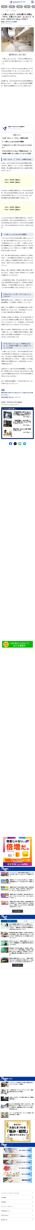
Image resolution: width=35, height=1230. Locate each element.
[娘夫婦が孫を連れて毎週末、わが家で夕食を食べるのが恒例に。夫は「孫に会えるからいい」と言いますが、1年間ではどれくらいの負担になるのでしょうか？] (4, 934)
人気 (4, 6)
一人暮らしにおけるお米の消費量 (13, 141)
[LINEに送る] (19, 443)
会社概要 (3, 1197)
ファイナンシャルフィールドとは (10, 1193)
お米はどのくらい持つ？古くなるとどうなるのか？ (17, 146)
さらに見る (17, 911)
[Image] (17, 644)
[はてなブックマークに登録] (24, 443)
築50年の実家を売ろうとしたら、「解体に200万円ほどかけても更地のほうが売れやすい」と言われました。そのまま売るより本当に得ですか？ (21, 960)
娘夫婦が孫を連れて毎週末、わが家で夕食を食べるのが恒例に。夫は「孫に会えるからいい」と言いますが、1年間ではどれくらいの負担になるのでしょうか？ (21, 935)
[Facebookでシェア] (10, 443)
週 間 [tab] (9, 921)
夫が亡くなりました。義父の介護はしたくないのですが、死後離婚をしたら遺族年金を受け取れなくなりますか (21, 943)
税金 (27, 6)
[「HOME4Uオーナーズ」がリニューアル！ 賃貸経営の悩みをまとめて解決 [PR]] (17, 1093)
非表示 (18, 134)
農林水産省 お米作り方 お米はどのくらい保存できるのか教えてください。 (17, 393)
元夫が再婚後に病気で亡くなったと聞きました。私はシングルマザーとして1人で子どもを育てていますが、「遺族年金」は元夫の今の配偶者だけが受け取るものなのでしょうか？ (21, 927)
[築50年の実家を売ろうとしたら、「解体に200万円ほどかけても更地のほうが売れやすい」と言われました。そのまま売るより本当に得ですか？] (4, 960)
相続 (19, 6)
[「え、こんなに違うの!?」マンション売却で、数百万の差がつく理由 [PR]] (17, 1117)
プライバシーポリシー (7, 1206)
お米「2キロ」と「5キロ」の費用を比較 (15, 138)
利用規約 (3, 1202)
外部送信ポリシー (6, 1210)
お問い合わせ (4, 1215)
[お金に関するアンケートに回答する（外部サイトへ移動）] (17, 1131)
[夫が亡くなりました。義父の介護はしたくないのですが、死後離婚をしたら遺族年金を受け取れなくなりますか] (4, 943)
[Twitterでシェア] (15, 443)
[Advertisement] (17, 106)
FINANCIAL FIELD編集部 (11, 21)
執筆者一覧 (4, 1219)
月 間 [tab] (25, 921)
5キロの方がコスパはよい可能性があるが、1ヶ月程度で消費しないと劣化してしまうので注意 (17, 152)
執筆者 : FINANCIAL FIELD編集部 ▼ (16, 126)
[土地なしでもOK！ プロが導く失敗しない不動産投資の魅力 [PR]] (17, 1100)
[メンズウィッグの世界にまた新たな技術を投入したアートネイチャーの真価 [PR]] (17, 1086)
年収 (12, 6)
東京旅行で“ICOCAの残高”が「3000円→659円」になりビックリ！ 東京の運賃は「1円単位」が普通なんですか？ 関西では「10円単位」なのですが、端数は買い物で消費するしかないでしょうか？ (21, 951)
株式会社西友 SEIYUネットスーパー (11, 397)
